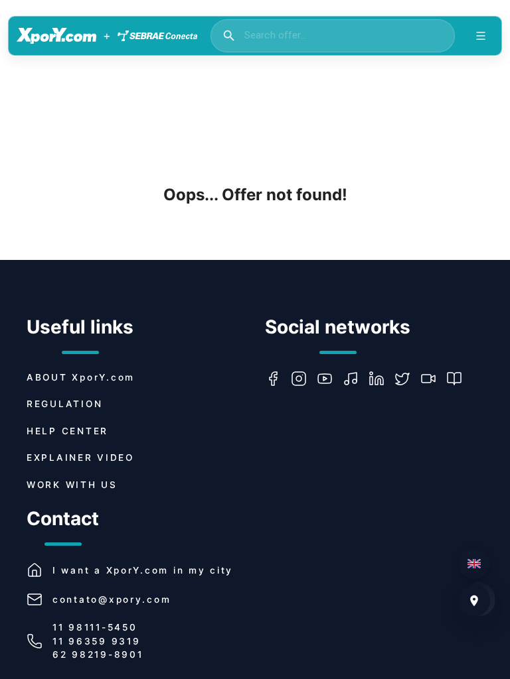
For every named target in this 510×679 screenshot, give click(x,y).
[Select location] (474, 601)
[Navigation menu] (480, 36)
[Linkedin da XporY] (381, 379)
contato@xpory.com (111, 599)
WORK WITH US (72, 484)
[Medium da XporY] (459, 379)
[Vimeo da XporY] (433, 379)
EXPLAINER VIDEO (80, 457)
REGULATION (64, 404)
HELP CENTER (67, 431)
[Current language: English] (474, 564)
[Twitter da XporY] (407, 379)
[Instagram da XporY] (304, 379)
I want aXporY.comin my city (142, 570)
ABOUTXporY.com (81, 377)
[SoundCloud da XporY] (356, 379)
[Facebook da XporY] (278, 379)
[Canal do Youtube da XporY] (330, 379)
